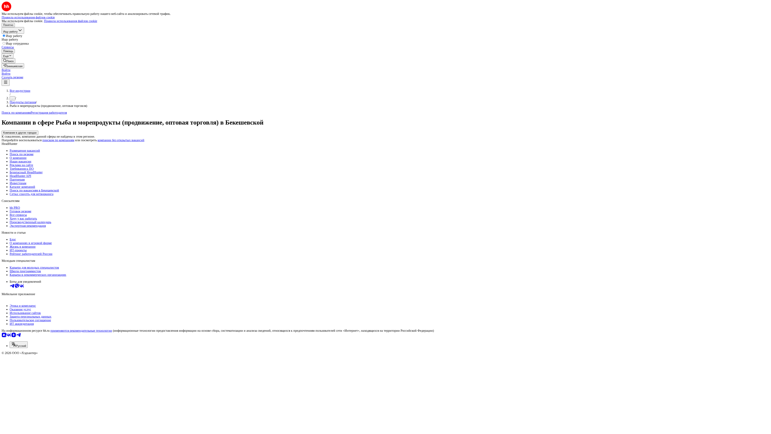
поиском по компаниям (58, 140)
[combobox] (19, 344)
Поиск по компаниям (16, 112)
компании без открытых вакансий (121, 140)
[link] (8, 60)
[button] (6, 70)
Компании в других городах (20, 132)
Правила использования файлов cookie (70, 21)
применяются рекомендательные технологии (81, 330)
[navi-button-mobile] (6, 82)
